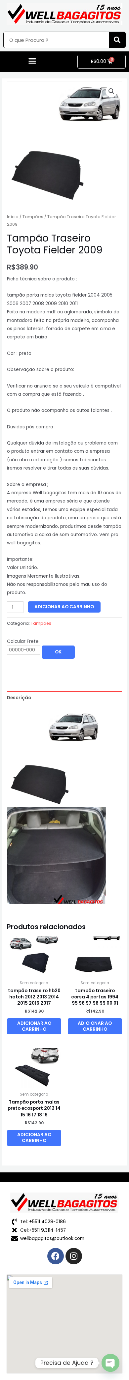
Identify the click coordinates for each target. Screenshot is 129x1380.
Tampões (32, 216)
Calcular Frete (23, 641)
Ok (58, 652)
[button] (32, 61)
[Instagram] (73, 1256)
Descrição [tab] (19, 698)
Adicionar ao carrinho (64, 607)
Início (13, 216)
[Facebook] (55, 1256)
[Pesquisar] (117, 40)
